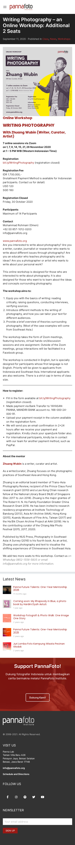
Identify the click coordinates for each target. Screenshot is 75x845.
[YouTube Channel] (42, 797)
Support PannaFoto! (37, 666)
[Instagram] (16, 797)
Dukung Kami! (37, 697)
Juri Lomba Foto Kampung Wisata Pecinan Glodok (39, 645)
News (53, 38)
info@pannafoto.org (14, 768)
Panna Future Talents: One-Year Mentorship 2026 (40, 588)
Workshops (64, 38)
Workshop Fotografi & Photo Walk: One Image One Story (41, 617)
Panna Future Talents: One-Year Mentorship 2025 (40, 631)
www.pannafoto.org (15, 240)
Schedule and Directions (16, 774)
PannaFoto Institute (21, 7)
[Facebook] (7, 797)
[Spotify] (25, 797)
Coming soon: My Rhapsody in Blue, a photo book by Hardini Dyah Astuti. (39, 602)
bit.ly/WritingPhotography (18, 162)
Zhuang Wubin (12, 463)
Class (45, 38)
